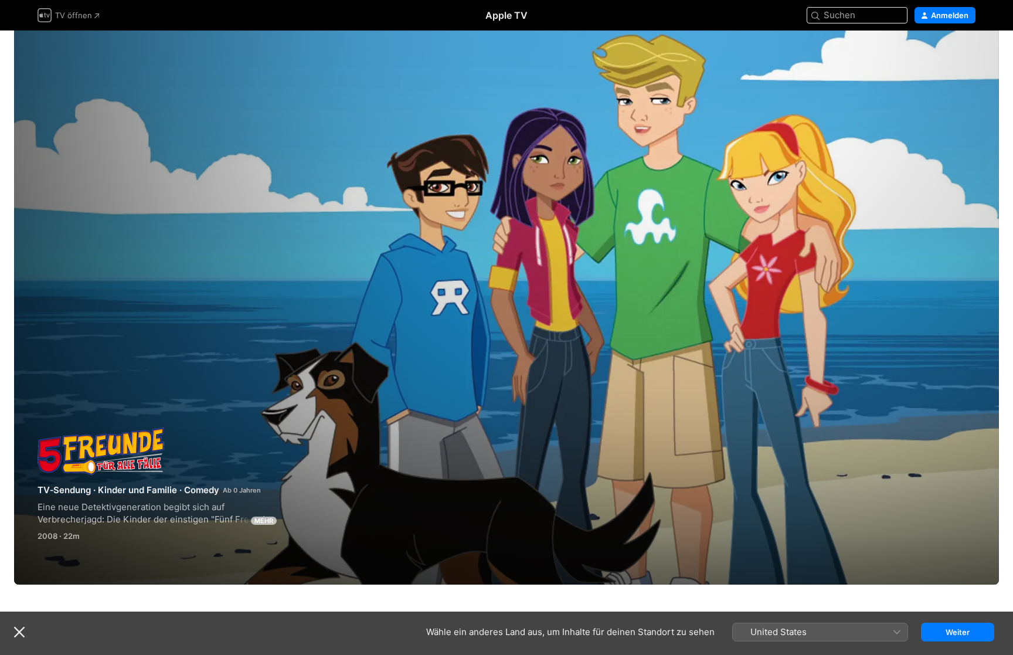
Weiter (958, 632)
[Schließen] (19, 632)
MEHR (263, 521)
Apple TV (506, 15)
